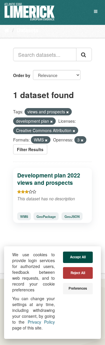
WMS (24, 216)
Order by (21, 75)
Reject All (78, 272)
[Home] (6, 30)
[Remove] (67, 112)
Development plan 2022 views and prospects (48, 179)
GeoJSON (72, 216)
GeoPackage (46, 216)
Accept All (78, 257)
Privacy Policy (41, 322)
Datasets (27, 30)
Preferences (78, 288)
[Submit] (84, 54)
